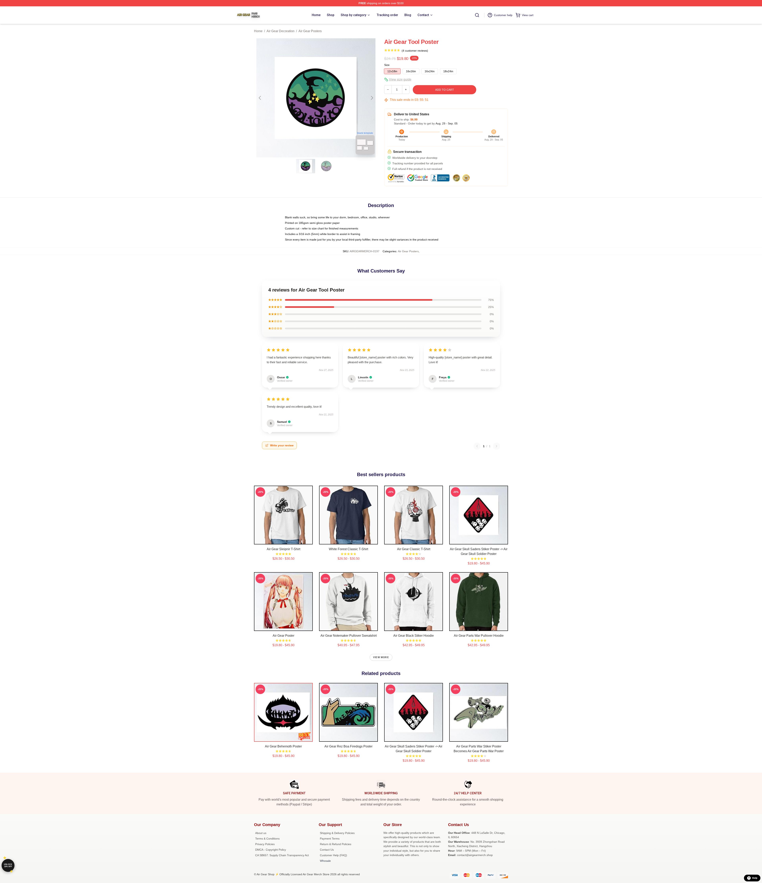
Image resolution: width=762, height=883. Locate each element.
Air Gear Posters (310, 31)
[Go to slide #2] (326, 166)
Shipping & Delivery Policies (337, 833)
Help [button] (754, 878)
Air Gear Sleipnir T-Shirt (283, 549)
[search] (477, 15)
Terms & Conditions (267, 838)
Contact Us (327, 849)
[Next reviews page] (496, 446)
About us (260, 833)
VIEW (283, 540)
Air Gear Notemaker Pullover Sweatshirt (348, 635)
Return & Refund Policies (335, 844)
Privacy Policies (265, 844)
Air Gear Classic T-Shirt (413, 549)
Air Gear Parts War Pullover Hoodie (479, 635)
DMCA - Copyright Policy (270, 849)
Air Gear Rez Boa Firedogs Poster (348, 746)
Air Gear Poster (283, 635)
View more (381, 657)
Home (258, 31)
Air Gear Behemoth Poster (283, 746)
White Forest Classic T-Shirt (348, 549)
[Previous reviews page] (477, 446)
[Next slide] (372, 98)
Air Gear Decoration (280, 31)
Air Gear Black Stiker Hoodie (413, 635)
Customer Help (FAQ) (333, 855)
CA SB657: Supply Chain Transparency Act (282, 855)
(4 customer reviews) (415, 50)
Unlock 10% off (8, 865)
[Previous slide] (260, 98)
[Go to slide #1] (305, 166)
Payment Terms (330, 838)
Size (387, 64)
